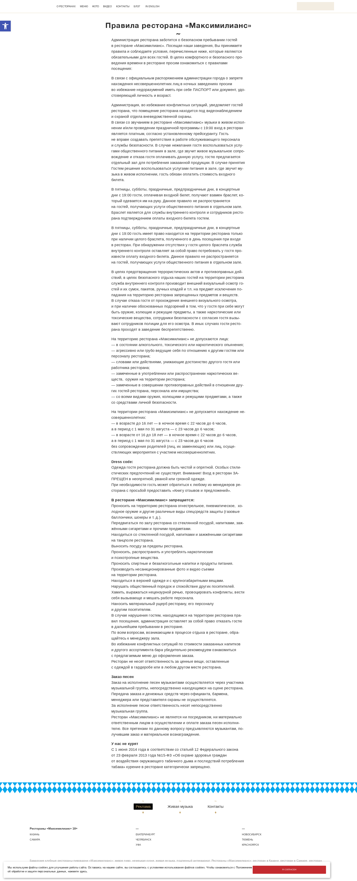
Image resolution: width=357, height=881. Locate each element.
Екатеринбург (145, 834)
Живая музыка (180, 807)
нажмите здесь (77, 871)
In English (152, 6)
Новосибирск (251, 834)
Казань (34, 834)
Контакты (123, 6)
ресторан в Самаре (293, 860)
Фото (95, 6)
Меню (84, 6)
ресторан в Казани (265, 860)
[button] (5, 26)
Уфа (138, 844)
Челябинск (143, 839)
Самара (35, 839)
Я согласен (289, 869)
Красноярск (250, 844)
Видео (107, 6)
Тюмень (247, 839)
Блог (137, 6)
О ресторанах (66, 6)
